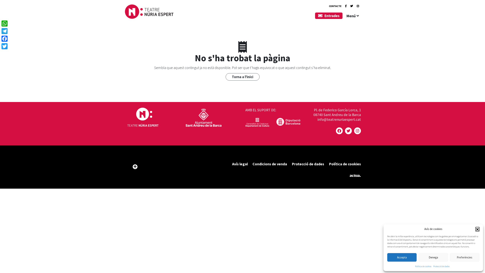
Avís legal (240, 164)
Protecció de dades (441, 266)
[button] (477, 229)
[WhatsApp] (4, 23)
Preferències (464, 257)
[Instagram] (358, 6)
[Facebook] (346, 6)
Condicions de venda (270, 164)
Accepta (402, 257)
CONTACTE (335, 6)
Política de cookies (423, 266)
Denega (433, 257)
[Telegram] (4, 31)
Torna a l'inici (242, 77)
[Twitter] (351, 6)
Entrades (332, 15)
